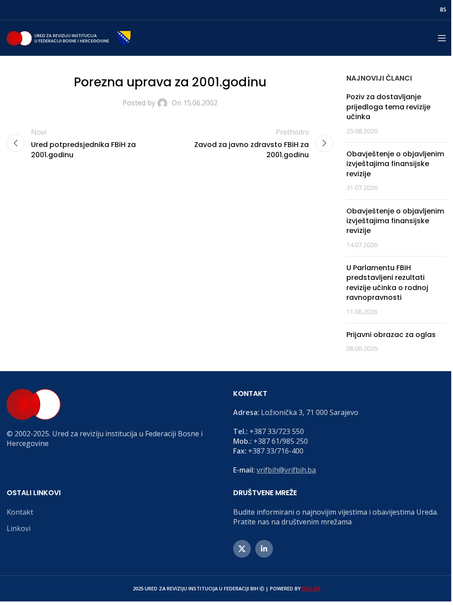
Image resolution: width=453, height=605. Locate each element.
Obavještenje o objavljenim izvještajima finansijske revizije (395, 164)
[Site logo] (69, 37)
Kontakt (20, 512)
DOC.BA (311, 588)
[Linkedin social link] (264, 549)
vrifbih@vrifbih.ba (286, 470)
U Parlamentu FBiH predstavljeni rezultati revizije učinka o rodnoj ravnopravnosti (387, 282)
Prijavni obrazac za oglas (391, 335)
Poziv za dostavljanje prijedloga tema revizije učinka (388, 107)
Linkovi (19, 528)
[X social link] (242, 549)
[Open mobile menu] (442, 38)
